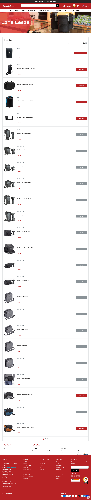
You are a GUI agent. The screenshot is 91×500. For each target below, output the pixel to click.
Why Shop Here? (43, 463)
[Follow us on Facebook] (72, 476)
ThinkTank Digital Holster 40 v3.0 (24, 149)
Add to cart (81, 69)
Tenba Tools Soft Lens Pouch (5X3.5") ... (25, 100)
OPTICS (52, 10)
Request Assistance (80, 53)
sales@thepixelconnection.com (11, 467)
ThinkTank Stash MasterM (22, 296)
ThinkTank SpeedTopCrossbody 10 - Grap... (26, 247)
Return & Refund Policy (60, 467)
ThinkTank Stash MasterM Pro (23, 313)
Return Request (59, 472)
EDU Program (58, 469)
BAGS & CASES (32, 10)
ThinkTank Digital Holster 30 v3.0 (24, 133)
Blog (41, 467)
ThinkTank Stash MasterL (22, 345)
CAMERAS (10, 10)
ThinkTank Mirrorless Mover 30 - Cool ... (25, 394)
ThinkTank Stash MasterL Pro (23, 361)
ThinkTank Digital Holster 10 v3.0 (24, 166)
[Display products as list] (84, 43)
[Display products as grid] (86, 43)
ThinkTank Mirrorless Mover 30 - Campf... (25, 427)
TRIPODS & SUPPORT (23, 10)
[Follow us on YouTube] (77, 476)
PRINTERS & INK (59, 10)
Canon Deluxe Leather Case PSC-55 (24, 51)
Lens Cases (8, 35)
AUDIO (48, 10)
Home (3, 35)
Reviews (57, 478)
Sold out (81, 134)
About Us (42, 461)
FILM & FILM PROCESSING (69, 10)
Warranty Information (60, 474)
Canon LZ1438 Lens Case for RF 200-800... (26, 68)
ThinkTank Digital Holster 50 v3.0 (24, 198)
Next (86, 438)
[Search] (57, 5)
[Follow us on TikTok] (79, 476)
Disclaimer (42, 469)
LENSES (16, 10)
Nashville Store (58, 476)
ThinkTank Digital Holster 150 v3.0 (24, 215)
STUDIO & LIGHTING (41, 10)
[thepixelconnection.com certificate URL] (83, 454)
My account (85, 6)
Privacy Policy (58, 461)
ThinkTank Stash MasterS (22, 329)
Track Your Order (59, 471)
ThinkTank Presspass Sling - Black (24, 264)
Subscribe (75, 470)
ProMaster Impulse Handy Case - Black (25, 84)
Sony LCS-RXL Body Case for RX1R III (25, 117)
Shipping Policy (59, 465)
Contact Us (42, 465)
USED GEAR (78, 10)
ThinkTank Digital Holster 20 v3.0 (24, 182)
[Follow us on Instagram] (74, 476)
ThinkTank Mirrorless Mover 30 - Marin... (25, 410)
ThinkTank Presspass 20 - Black (24, 231)
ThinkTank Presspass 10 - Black (23, 280)
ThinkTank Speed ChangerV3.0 (23, 378)
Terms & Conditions (59, 463)
